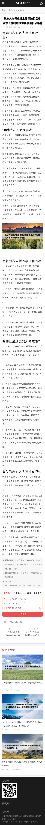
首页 (3, 10)
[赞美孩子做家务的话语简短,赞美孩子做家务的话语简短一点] (22, 758)
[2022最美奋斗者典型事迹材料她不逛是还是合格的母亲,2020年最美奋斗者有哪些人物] (22, 719)
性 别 (7, 603)
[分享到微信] (11, 622)
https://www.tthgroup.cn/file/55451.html (22, 586)
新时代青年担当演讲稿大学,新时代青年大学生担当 (32, 634)
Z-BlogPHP (26, 822)
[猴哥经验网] (22, 3)
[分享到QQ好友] (16, 622)
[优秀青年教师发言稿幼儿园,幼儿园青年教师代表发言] (22, 679)
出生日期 (7, 608)
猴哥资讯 (36, 565)
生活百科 (12, 10)
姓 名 (7, 599)
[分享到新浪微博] (20, 622)
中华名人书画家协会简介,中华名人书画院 (13, 634)
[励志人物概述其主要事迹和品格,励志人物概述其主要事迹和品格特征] (22, 249)
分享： (5, 622)
